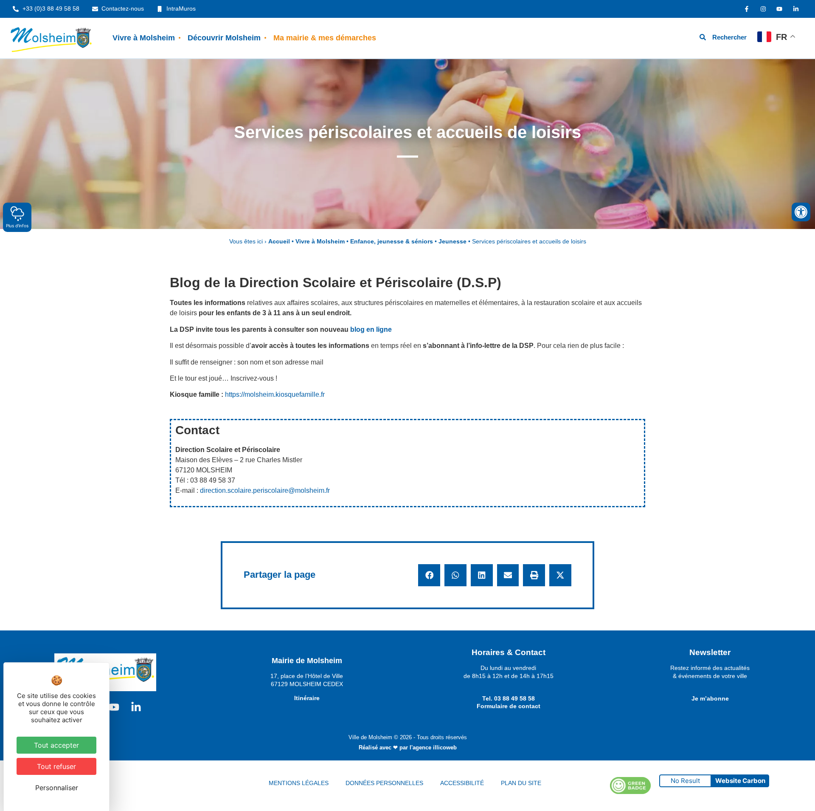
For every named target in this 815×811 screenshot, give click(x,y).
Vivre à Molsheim (143, 38)
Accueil (279, 241)
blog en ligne (371, 329)
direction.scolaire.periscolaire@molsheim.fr (265, 490)
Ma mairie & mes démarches (324, 38)
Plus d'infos (17, 225)
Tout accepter (56, 745)
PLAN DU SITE (521, 783)
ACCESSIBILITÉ (462, 783)
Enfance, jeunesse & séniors (391, 241)
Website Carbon (740, 781)
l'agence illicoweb (433, 747)
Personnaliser (56, 787)
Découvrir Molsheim (224, 38)
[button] (429, 575)
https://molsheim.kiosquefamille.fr (275, 394)
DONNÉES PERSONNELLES (384, 783)
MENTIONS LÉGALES (299, 783)
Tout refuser (56, 766)
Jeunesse (452, 241)
